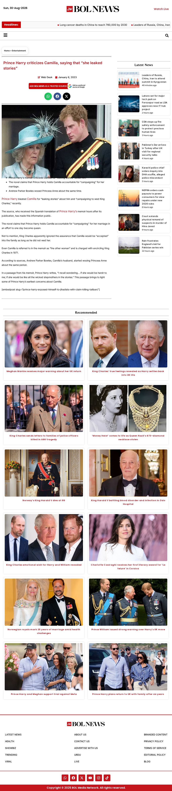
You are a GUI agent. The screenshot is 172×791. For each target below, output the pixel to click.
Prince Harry (9, 198)
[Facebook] (73, 778)
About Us (80, 734)
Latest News (13, 734)
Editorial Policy (155, 754)
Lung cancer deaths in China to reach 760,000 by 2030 (78, 24)
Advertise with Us (86, 748)
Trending (11, 754)
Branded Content (155, 734)
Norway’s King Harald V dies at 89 (44, 500)
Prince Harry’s (68, 211)
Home (7, 50)
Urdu (77, 754)
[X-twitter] (81, 778)
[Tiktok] (107, 778)
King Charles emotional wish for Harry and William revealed (44, 564)
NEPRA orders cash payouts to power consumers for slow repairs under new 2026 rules (153, 197)
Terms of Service (155, 748)
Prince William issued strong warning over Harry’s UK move (128, 629)
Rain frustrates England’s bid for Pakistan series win (152, 244)
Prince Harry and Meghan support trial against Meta (44, 694)
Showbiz (10, 748)
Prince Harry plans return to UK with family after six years (128, 694)
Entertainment (19, 50)
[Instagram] (98, 778)
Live (76, 761)
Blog (147, 761)
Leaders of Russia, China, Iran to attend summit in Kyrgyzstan (154, 78)
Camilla (31, 198)
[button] (48, 96)
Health (9, 741)
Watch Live (161, 9)
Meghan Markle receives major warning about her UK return (44, 371)
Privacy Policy (153, 741)
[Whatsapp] (65, 778)
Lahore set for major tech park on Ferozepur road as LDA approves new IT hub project (154, 102)
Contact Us (82, 741)
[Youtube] (90, 778)
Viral (8, 761)
